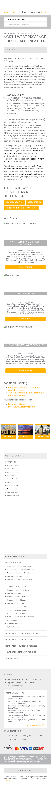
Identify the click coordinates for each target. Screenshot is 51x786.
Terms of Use (29, 682)
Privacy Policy (38, 679)
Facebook (13, 735)
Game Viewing (25, 293)
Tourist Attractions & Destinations (20, 569)
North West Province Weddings (19, 640)
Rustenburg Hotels (16, 404)
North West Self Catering (17, 603)
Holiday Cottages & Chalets (19, 610)
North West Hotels (14, 593)
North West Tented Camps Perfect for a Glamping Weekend (26, 388)
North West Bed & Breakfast (18, 600)
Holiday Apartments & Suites (19, 607)
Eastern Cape (12, 465)
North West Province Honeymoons (20, 617)
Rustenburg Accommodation (21, 406)
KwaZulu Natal (12, 479)
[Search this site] (36, 6)
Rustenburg (42, 436)
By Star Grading (13, 627)
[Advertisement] (25, 526)
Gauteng (10, 475)
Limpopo (10, 482)
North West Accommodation (18, 590)
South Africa (9, 33)
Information (22, 33)
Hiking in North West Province (25, 345)
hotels (11, 174)
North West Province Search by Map (21, 634)
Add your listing (25, 771)
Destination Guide (13, 563)
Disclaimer (25, 679)
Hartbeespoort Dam (25, 436)
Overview (11, 50)
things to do (12, 208)
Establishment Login (15, 686)
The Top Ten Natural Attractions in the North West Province (26, 394)
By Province (10, 462)
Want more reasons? (35, 725)
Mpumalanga (12, 485)
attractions (34, 202)
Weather (33, 33)
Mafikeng (8, 79)
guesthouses (25, 174)
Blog (24, 739)
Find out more (25, 267)
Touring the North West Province (20, 652)
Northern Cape (13, 492)
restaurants (30, 208)
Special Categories (14, 623)
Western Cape (13, 496)
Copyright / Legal (14, 682)
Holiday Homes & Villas (17, 613)
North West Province (23, 68)
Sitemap (7, 780)
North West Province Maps (17, 576)
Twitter (40, 735)
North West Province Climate (18, 573)
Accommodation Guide (16, 586)
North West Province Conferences (21, 646)
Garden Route (12, 472)
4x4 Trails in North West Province (25, 243)
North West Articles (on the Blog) (20, 579)
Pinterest (12, 739)
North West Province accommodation (23, 167)
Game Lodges (12, 620)
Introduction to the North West (19, 566)
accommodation (14, 202)
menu (41, 6)
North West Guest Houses (17, 597)
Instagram (27, 735)
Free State (11, 469)
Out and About (12, 658)
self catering (39, 174)
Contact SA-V (12, 679)
